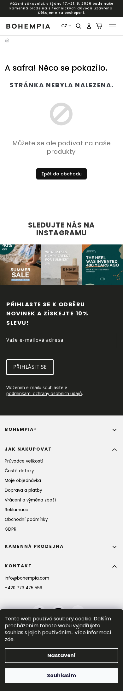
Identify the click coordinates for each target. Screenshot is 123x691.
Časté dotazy (19, 471)
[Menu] (112, 26)
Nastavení (61, 655)
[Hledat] (79, 26)
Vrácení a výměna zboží (30, 500)
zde (9, 639)
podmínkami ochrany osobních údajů (44, 393)
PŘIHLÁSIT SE (30, 367)
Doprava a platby (23, 490)
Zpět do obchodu (61, 174)
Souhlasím (61, 675)
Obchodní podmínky (26, 519)
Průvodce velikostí (24, 461)
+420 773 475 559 (23, 588)
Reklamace (16, 510)
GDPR (10, 529)
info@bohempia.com (27, 578)
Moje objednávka (23, 481)
